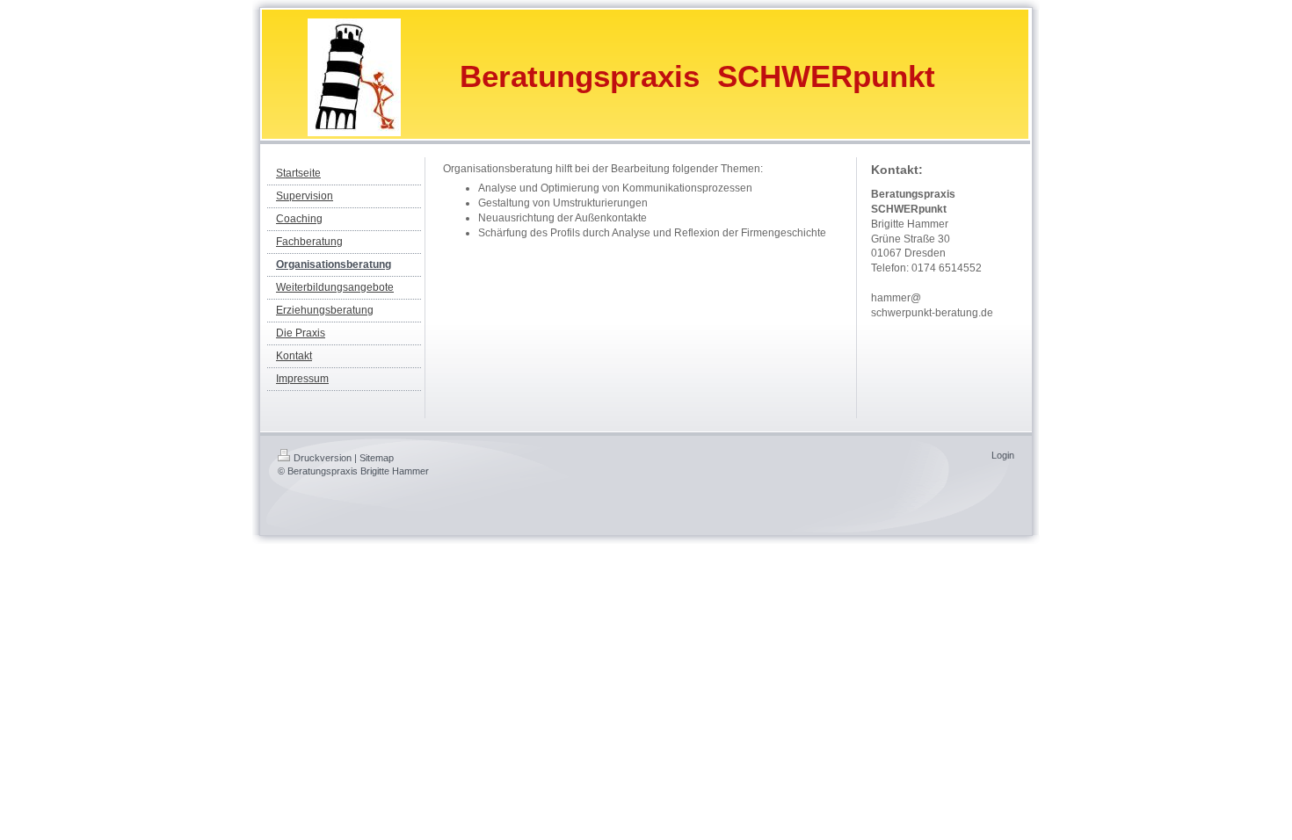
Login (1002, 455)
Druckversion (323, 458)
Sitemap (376, 458)
